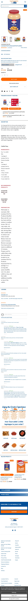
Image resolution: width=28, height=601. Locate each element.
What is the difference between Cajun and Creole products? (12, 387)
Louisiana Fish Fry (4, 579)
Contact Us (3, 566)
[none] (14, 22)
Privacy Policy (4, 557)
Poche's (2, 585)
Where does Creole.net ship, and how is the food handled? (12, 337)
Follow (2, 323)
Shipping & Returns (5, 564)
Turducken (17, 557)
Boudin (16, 551)
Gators (16, 543)
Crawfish (17, 545)
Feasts (16, 560)
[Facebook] (2, 91)
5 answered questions (5, 50)
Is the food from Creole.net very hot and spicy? (10, 322)
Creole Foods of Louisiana (6, 583)
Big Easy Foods (18, 585)
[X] (9, 91)
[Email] (5, 91)
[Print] (7, 91)
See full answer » (10, 332)
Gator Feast (3, 555)
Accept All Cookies (14, 598)
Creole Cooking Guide (5, 551)
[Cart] (25, 1)
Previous (1, 471)
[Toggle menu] (2, 2)
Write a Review (24, 47)
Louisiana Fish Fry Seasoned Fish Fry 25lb (12, 115)
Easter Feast (3, 553)
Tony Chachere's (4, 581)
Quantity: (3, 72)
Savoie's (16, 579)
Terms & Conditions (5, 562)
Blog (2, 568)
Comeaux (16, 583)
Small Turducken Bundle (6, 559)
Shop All (17, 540)
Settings (14, 592)
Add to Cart (7, 474)
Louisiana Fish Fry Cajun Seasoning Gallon (19, 475)
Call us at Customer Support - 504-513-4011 (14, 526)
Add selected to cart (15, 108)
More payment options (14, 83)
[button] (14, 86)
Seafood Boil (18, 547)
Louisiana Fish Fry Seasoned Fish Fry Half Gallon (14, 111)
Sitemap (3, 570)
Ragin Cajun (17, 581)
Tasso (16, 553)
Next (26, 471)
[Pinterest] (12, 91)
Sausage (17, 555)
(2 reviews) (10, 47)
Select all (5, 108)
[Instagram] (15, 530)
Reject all (14, 595)
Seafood (17, 549)
